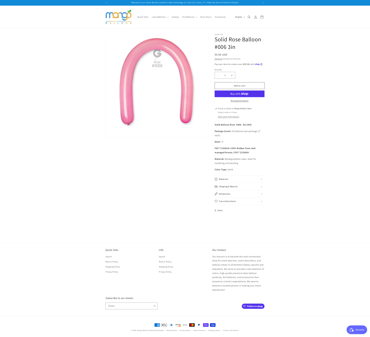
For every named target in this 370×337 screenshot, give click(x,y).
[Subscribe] (154, 306)
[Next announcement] (263, 2)
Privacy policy (185, 330)
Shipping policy (214, 330)
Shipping (218, 59)
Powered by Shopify (156, 330)
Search (109, 256)
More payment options (239, 101)
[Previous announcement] (106, 2)
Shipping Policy (113, 266)
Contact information (231, 330)
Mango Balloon (143, 330)
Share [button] (220, 210)
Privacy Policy (112, 271)
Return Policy (112, 261)
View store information (228, 116)
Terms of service (199, 330)
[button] (160, 17)
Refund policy (172, 330)
